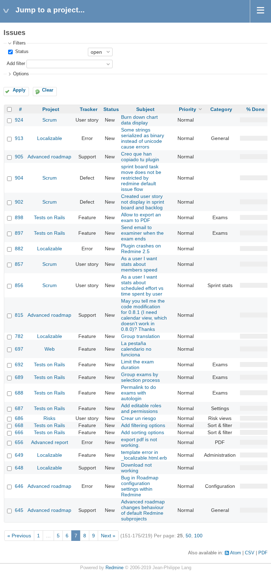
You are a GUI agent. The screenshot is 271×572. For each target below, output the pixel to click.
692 (19, 364)
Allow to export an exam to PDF (141, 217)
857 (19, 264)
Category (221, 109)
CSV (249, 552)
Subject (145, 109)
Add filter (16, 63)
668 (19, 425)
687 (19, 408)
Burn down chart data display (139, 120)
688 (19, 393)
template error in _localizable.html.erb (144, 455)
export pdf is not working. (139, 442)
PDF (262, 552)
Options (21, 73)
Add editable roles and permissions (141, 408)
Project (50, 109)
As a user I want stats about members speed (139, 264)
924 (19, 120)
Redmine (115, 567)
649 (19, 455)
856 (19, 285)
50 (188, 535)
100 (198, 535)
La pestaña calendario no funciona (136, 348)
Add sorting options (142, 432)
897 (19, 233)
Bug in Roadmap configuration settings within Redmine (139, 486)
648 (19, 468)
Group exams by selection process (140, 377)
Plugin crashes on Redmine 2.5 (141, 248)
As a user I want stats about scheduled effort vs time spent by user (142, 285)
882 (19, 248)
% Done (255, 109)
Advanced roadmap (49, 156)
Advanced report (49, 442)
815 (19, 315)
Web (49, 349)
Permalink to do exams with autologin (138, 392)
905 (19, 156)
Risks (49, 418)
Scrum (49, 120)
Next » (108, 535)
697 (19, 349)
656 (19, 442)
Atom (235, 552)
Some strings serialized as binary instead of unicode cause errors (142, 138)
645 (19, 510)
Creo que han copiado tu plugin (140, 156)
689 (19, 377)
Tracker (88, 109)
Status (21, 51)
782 (19, 336)
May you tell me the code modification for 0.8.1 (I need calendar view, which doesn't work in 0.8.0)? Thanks (144, 315)
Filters (19, 43)
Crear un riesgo (138, 418)
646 (19, 486)
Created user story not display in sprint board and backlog (142, 201)
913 (19, 138)
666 (19, 432)
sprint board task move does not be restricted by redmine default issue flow (141, 178)
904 (19, 178)
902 (19, 202)
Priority (187, 109)
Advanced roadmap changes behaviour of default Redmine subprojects (143, 510)
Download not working (136, 467)
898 (19, 217)
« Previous (19, 535)
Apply (19, 90)
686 (19, 418)
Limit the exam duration (137, 364)
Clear (47, 90)
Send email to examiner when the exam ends (142, 232)
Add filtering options (143, 425)
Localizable (49, 138)
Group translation (140, 336)
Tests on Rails (49, 217)
